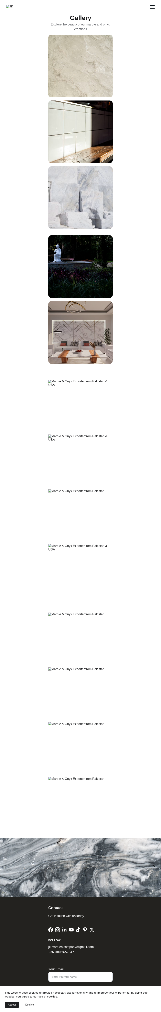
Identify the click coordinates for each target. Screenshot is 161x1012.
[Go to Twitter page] (92, 929)
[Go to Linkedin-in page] (64, 929)
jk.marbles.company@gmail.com (71, 947)
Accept (12, 1004)
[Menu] (152, 7)
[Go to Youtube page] (71, 929)
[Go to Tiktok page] (78, 929)
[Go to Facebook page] (50, 929)
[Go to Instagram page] (57, 929)
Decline (29, 1004)
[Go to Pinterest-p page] (85, 929)
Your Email (56, 969)
